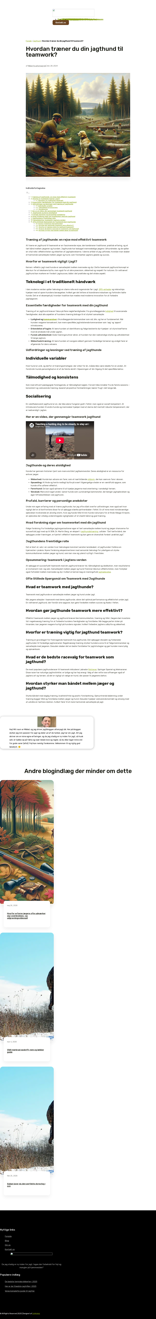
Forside (29, 41)
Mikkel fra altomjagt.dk (37, 66)
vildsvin (91, 479)
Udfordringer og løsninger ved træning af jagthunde (53, 204)
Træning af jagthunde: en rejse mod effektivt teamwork (54, 197)
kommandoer (50, 319)
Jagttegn (62, 19)
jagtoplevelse (104, 572)
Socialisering (43, 209)
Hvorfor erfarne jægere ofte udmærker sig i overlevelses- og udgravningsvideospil (26, 915)
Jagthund (37, 41)
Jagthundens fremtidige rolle (44, 218)
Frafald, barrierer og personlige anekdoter (48, 215)
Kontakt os (61, 22)
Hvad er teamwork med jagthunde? (50, 223)
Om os (7, 1245)
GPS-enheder (105, 289)
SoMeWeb (36, 1314)
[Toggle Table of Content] (27, 193)
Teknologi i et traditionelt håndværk (50, 200)
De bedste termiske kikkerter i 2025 (21, 1281)
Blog (7, 1241)
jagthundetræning (89, 531)
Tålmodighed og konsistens (48, 207)
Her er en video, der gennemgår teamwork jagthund (52, 211)
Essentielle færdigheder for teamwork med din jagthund (54, 202)
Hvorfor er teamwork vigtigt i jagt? (46, 199)
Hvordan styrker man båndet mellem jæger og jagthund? (58, 230)
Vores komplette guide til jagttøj (19, 1291)
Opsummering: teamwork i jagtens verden (49, 220)
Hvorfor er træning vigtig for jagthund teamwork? (56, 227)
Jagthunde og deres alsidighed (45, 213)
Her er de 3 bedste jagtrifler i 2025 (20, 1286)
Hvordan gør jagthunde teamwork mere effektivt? (56, 225)
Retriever (92, 669)
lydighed (109, 311)
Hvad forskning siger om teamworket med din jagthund (53, 216)
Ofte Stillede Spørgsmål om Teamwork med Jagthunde (54, 222)
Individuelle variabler (45, 206)
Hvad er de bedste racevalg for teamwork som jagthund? (59, 229)
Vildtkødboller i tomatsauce (79, 19)
